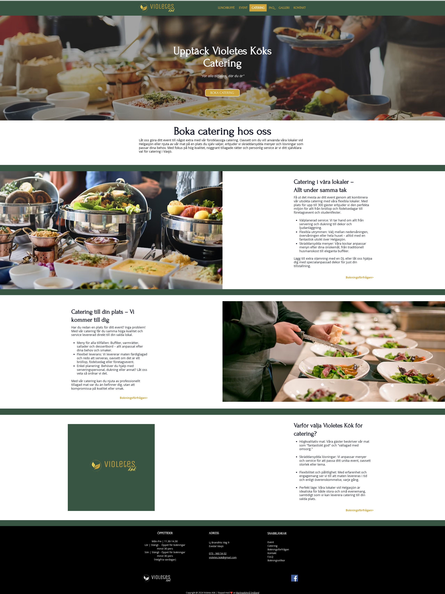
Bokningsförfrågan (278, 549)
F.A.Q (270, 556)
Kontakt (272, 553)
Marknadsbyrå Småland (247, 592)
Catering (272, 545)
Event (271, 542)
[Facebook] (294, 578)
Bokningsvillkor (276, 560)
